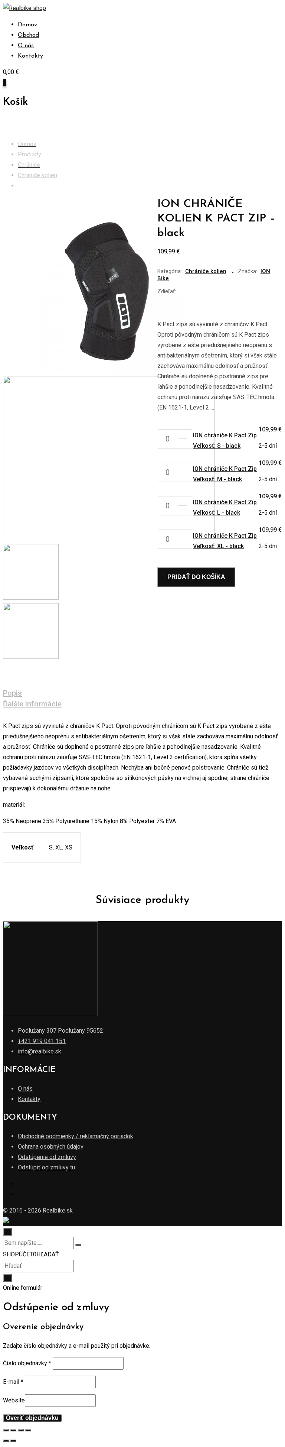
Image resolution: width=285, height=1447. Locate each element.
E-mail (13, 1381)
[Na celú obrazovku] (21, 1430)
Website (14, 1400)
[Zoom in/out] (28, 1430)
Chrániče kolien (205, 271)
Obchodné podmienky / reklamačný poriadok (75, 1136)
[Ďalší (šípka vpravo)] (13, 1441)
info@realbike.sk (39, 1051)
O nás (26, 46)
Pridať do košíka (196, 577)
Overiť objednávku (32, 1418)
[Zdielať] (13, 1430)
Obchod (28, 35)
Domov (27, 25)
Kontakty (30, 56)
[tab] (137, 693)
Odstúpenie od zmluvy (47, 1156)
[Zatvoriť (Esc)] (6, 1430)
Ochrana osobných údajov (50, 1146)
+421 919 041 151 (42, 1041)
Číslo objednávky (27, 1363)
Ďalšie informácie (32, 703)
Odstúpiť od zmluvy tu (46, 1167)
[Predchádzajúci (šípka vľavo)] (6, 1441)
